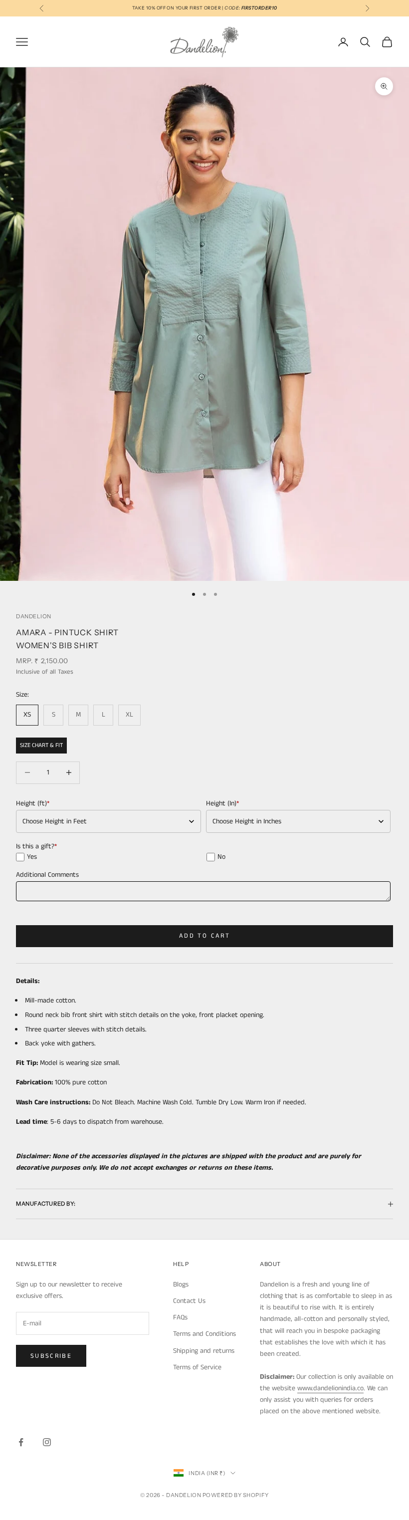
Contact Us (189, 1301)
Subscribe (51, 1356)
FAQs (180, 1317)
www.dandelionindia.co (330, 1388)
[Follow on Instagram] (47, 1442)
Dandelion (33, 616)
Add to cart (204, 936)
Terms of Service (197, 1367)
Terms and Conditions (204, 1334)
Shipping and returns (203, 1351)
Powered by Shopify (236, 1495)
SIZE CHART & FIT (41, 745)
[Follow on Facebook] (21, 1442)
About (270, 1264)
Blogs (181, 1284)
